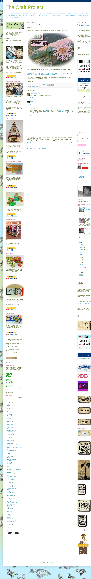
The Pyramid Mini (10, 470)
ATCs (8, 457)
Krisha (31, 101)
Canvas (8, 499)
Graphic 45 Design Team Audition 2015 (87, 208)
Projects (8, 425)
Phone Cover (9, 518)
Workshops (9, 452)
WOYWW (8, 407)
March (81, 262)
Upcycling (9, 472)
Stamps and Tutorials (11, 492)
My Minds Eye (9, 456)
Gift (7, 507)
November (82, 249)
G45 (7, 411)
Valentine (8, 462)
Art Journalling (9, 423)
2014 (80, 272)
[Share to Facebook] (52, 85)
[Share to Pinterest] (53, 85)
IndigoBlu (8, 509)
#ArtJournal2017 (10, 479)
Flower (8, 441)
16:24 (35, 101)
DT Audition (9, 460)
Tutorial (8, 418)
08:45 (37, 108)
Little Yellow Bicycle (10, 488)
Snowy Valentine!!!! (83, 267)
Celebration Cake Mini (11, 483)
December (82, 247)
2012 (80, 275)
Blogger (53, 562)
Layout (8, 412)
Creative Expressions (11, 504)
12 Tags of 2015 (10, 440)
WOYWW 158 (87, 218)
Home (50, 142)
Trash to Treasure (10, 438)
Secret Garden (9, 521)
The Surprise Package (11, 494)
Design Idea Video (10, 473)
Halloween (9, 433)
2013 (80, 274)
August (81, 254)
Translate (87, 25)
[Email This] (47, 85)
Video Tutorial (9, 402)
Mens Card (9, 466)
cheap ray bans (55, 114)
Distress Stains (10, 505)
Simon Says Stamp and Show (12, 444)
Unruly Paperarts (10, 495)
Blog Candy (9, 482)
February (81, 264)
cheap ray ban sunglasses (50, 110)
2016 (80, 244)
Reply (31, 97)
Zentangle (9, 436)
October (81, 250)
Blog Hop (8, 498)
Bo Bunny (9, 453)
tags (7, 496)
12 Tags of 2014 (10, 424)
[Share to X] (50, 85)
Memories (9, 414)
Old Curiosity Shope (11, 489)
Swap (8, 478)
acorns (8, 527)
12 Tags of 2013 (10, 427)
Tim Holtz (8, 417)
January (81, 265)
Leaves (8, 514)
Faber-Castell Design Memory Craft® (14, 447)
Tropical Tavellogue (10, 525)
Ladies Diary (9, 511)
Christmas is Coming (11, 459)
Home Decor (9, 443)
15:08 (39, 93)
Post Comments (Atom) (36, 144)
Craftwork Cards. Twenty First (12, 502)
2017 (80, 242)
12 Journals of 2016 (10, 430)
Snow (8, 523)
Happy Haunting (10, 508)
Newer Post (29, 142)
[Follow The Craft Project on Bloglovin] (83, 141)
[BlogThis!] (49, 85)
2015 (80, 246)
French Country (10, 485)
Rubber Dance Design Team (35, 86)
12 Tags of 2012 (10, 431)
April (81, 260)
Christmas (9, 415)
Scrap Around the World (11, 475)
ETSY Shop (9, 437)
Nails (8, 517)
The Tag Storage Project (11, 450)
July (81, 255)
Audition (8, 481)
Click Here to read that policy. (83, 303)
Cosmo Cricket (9, 501)
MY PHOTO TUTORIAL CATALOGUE (83, 177)
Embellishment (10, 463)
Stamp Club (9, 524)
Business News (10, 434)
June (81, 257)
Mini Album (9, 467)
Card (8, 405)
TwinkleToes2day (33, 93)
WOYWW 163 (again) (87, 229)
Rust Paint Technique (11, 520)
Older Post (71, 142)
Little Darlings (9, 486)
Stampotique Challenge (11, 476)
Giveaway (9, 454)
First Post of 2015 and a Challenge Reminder (84, 270)
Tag (7, 404)
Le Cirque (9, 512)
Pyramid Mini (9, 449)
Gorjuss (8, 465)
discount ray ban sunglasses (65, 111)
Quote (8, 491)
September (82, 252)
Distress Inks (9, 428)
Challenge (9, 421)
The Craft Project (24, 7)
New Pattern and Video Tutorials (13, 469)
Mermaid (8, 515)
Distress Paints (10, 446)
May (81, 259)
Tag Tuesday (9, 408)
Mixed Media (9, 420)
